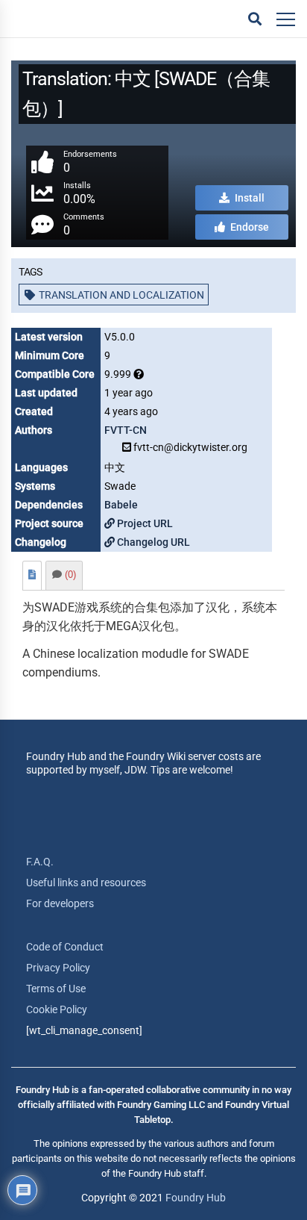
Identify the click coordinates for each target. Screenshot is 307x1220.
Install (248, 198)
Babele (121, 505)
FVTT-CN (125, 430)
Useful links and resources (86, 882)
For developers (60, 903)
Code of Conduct (65, 947)
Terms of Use (56, 989)
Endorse (248, 227)
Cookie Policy (56, 1009)
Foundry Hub (195, 1198)
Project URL (144, 523)
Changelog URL (152, 542)
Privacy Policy (58, 968)
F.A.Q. (40, 862)
